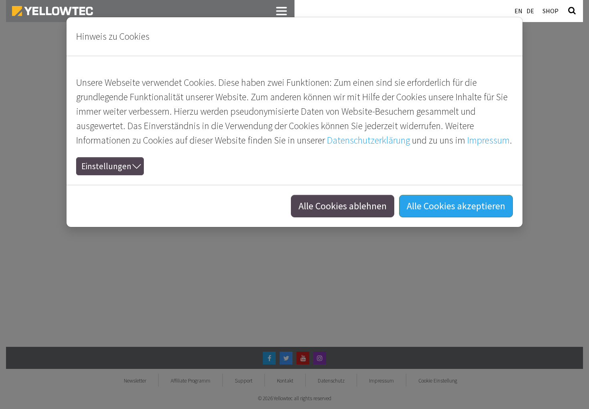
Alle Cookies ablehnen (343, 206)
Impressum (488, 140)
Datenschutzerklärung (368, 140)
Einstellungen (106, 166)
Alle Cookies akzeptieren (456, 206)
